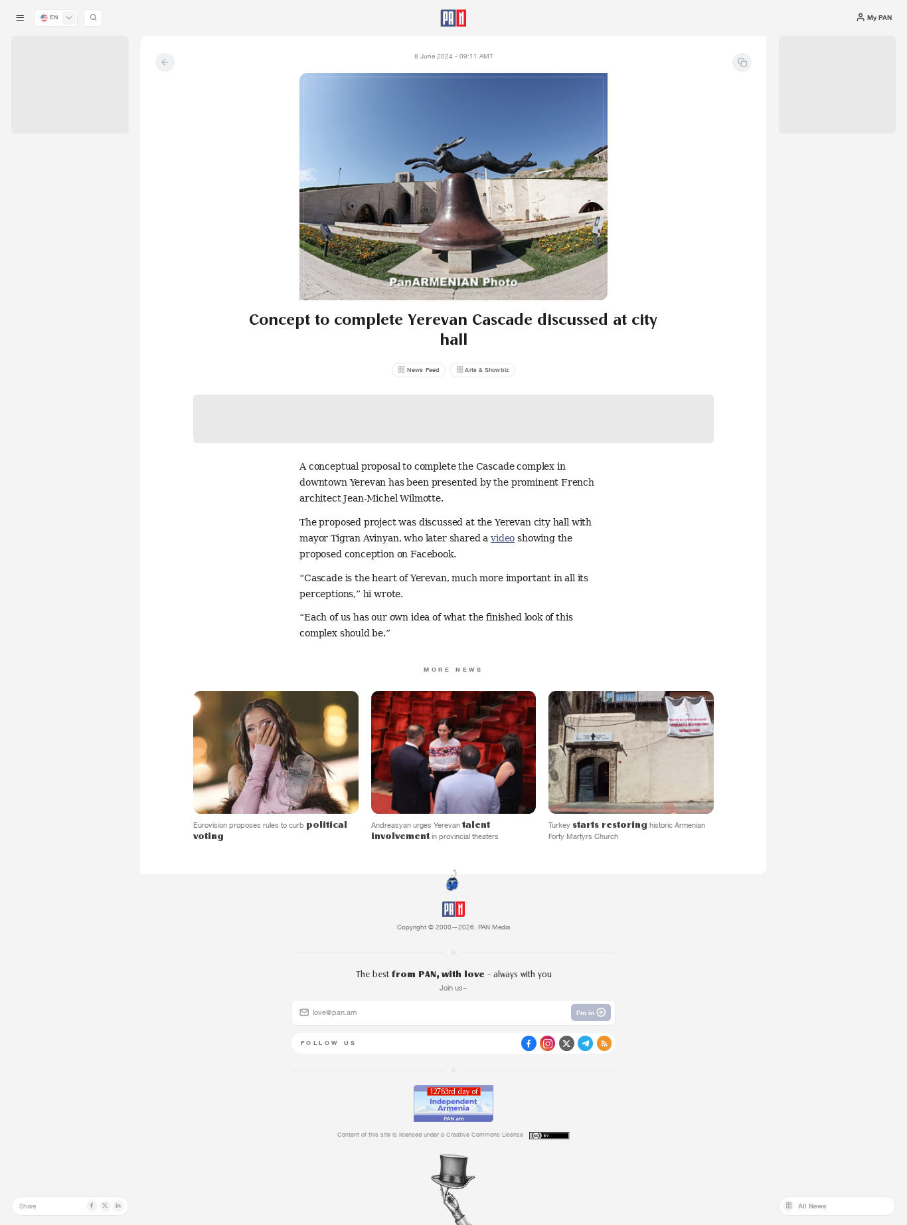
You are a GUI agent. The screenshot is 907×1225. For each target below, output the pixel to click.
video (503, 538)
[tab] (569, 308)
